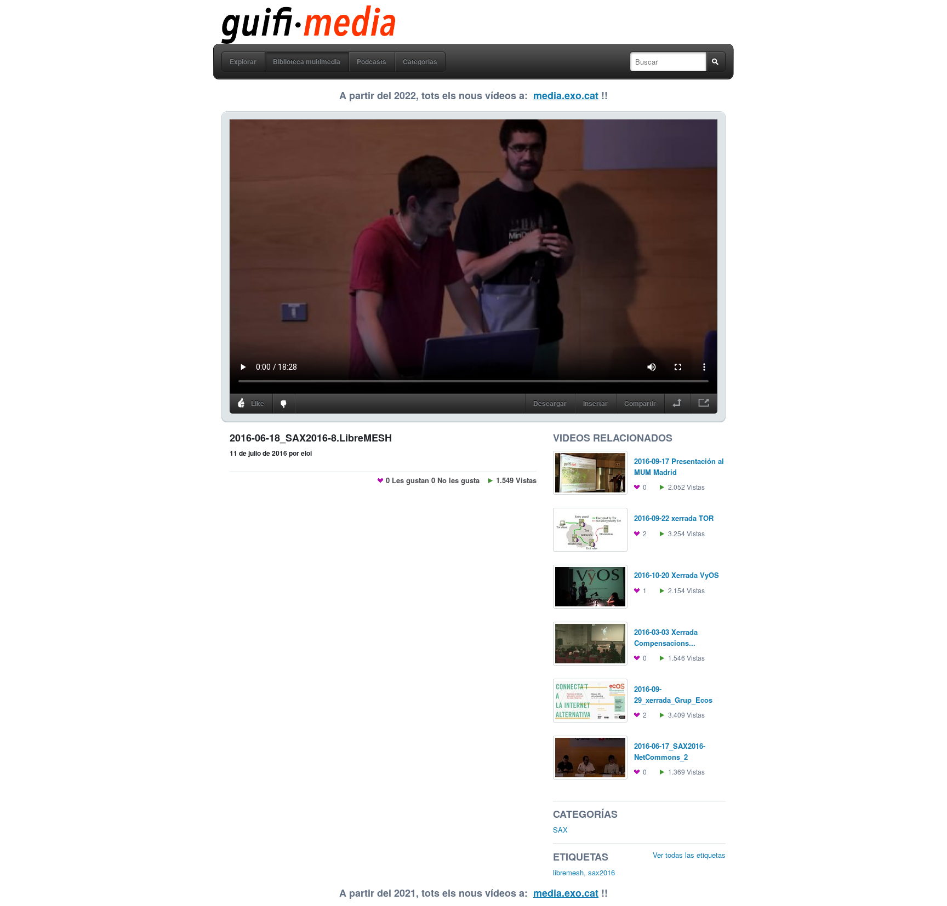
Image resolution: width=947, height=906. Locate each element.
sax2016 (601, 872)
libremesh (568, 872)
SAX (560, 829)
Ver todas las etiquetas (689, 855)
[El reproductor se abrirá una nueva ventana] (703, 403)
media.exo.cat (565, 95)
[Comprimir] (677, 403)
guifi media (280, 13)
